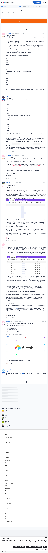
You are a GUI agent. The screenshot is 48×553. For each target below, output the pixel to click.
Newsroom (7, 518)
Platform (7, 434)
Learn (6, 470)
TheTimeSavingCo (8, 410)
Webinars (7, 485)
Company (7, 506)
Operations (7, 460)
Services (7, 493)
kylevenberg (7, 425)
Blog (6, 513)
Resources (7, 488)
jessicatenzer (7, 414)
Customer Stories (9, 483)
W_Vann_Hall (8, 369)
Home (2, 6)
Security (24, 532)
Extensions (7, 442)
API (24, 535)
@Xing (17, 308)
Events (6, 475)
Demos (6, 480)
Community (6, 6)
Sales (6, 465)
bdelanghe (8, 244)
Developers (7, 496)
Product (7, 455)
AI (5, 447)
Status (6, 516)
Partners (7, 490)
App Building (8, 445)
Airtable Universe (8, 503)
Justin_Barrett (8, 96)
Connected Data (8, 450)
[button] (1, 2)
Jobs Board (19, 6)
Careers (6, 511)
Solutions (7, 452)
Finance (7, 468)
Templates (7, 501)
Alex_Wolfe (7, 421)
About (6, 508)
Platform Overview (9, 437)
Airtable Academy (9, 473)
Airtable (7, 336)
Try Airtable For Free (9, 521)
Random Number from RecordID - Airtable (15, 359)
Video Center (8, 478)
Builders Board (13, 6)
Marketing (7, 457)
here (23, 373)
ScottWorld (7, 417)
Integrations (7, 440)
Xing (7, 33)
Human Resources (9, 462)
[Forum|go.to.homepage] (8, 2)
